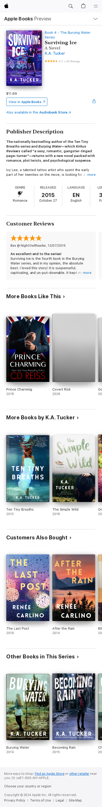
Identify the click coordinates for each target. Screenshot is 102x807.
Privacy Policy (14, 800)
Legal (60, 800)
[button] (70, 6)
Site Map (75, 800)
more (91, 175)
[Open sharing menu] (94, 101)
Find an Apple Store (50, 774)
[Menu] (95, 6)
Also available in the (36, 112)
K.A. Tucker (55, 53)
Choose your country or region (27, 786)
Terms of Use (40, 800)
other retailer (79, 774)
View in (25, 102)
